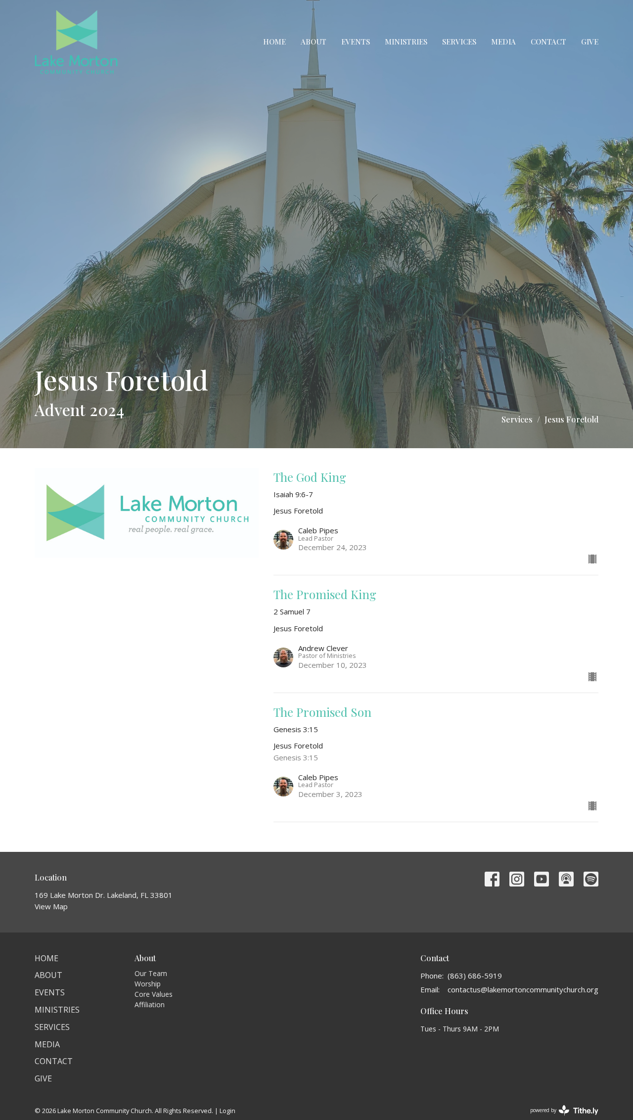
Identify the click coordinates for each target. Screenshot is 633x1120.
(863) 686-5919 (475, 975)
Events (355, 42)
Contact (548, 42)
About (313, 42)
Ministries (406, 42)
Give (589, 42)
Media (503, 42)
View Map (51, 906)
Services (459, 42)
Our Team (151, 973)
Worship (148, 983)
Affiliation (150, 1004)
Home (274, 42)
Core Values (154, 994)
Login (227, 1110)
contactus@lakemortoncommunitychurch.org (523, 989)
